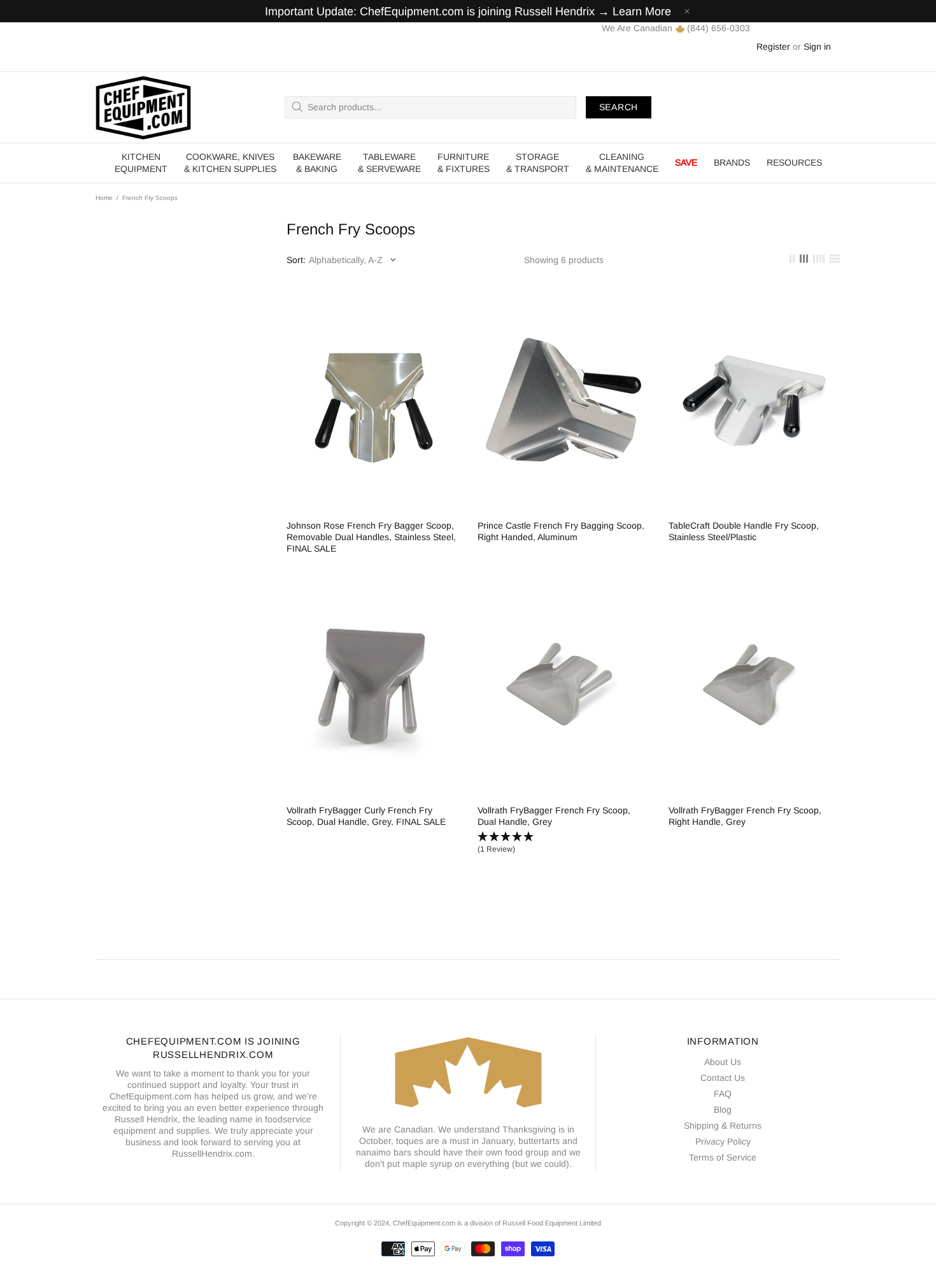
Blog (723, 1109)
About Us (722, 1062)
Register (773, 46)
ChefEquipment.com (143, 107)
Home (104, 197)
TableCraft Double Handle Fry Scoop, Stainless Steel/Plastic (744, 531)
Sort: (296, 260)
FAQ (723, 1094)
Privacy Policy (723, 1141)
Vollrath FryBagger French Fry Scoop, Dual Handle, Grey (554, 816)
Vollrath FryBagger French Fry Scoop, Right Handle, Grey (745, 816)
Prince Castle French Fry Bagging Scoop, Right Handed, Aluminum (561, 531)
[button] (563, 843)
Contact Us (722, 1078)
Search (618, 107)
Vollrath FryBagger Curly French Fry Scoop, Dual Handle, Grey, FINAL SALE (366, 816)
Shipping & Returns (723, 1125)
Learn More (642, 11)
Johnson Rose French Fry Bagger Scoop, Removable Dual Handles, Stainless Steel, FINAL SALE (371, 537)
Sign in (817, 46)
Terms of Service (722, 1157)
